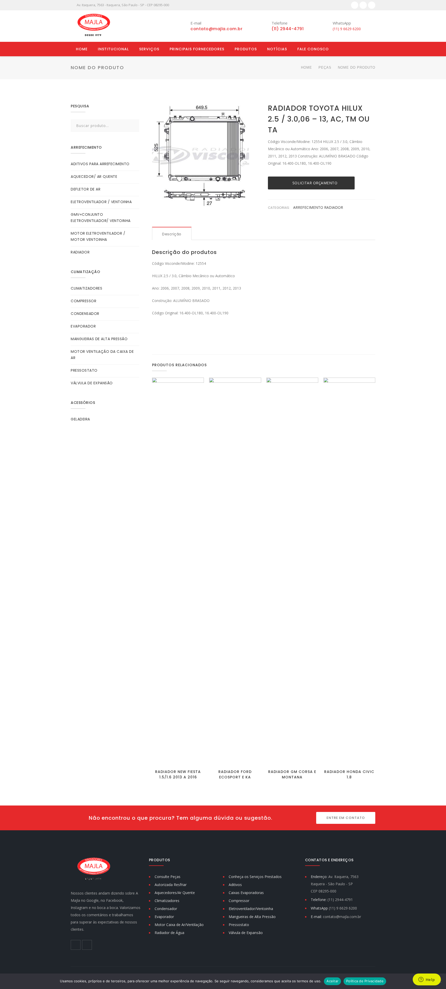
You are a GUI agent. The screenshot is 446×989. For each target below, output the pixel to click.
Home (81, 49)
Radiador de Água (169, 932)
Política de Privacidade (365, 981)
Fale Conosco (313, 49)
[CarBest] (94, 25)
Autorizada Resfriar (171, 884)
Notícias (277, 49)
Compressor (239, 900)
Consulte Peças (167, 876)
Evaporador (164, 916)
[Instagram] (363, 5)
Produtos (246, 49)
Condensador (166, 908)
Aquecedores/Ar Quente (175, 892)
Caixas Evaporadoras (246, 892)
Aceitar (332, 981)
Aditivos (235, 884)
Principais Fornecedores (197, 49)
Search (134, 126)
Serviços (149, 49)
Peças (324, 67)
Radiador (333, 207)
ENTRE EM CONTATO (345, 817)
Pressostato (239, 924)
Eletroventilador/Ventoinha (251, 908)
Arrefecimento (308, 207)
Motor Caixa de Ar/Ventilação (179, 924)
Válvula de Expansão (246, 932)
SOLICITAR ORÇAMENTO (315, 182)
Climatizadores (167, 900)
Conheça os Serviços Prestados (255, 876)
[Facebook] (354, 5)
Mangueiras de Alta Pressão (252, 916)
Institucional (113, 49)
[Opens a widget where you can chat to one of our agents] (426, 980)
